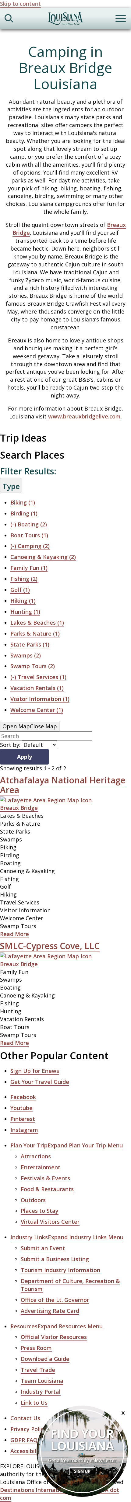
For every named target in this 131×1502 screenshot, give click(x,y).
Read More (14, 934)
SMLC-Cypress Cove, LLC (50, 946)
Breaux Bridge (19, 807)
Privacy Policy (28, 1429)
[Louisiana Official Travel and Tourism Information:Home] (65, 19)
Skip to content (20, 3)
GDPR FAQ (23, 1440)
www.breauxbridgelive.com (84, 416)
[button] (66, 1145)
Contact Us (25, 1418)
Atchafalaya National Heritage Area (63, 785)
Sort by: (10, 744)
